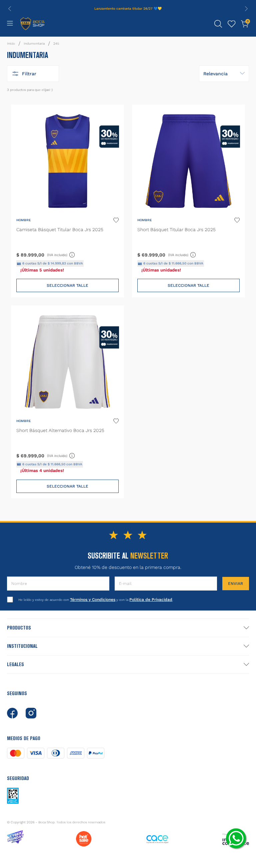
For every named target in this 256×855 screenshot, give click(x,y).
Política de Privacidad (150, 599)
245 (56, 43)
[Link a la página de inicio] (11, 43)
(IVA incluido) (61, 254)
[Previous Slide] (9, 8)
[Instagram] (31, 713)
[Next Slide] (246, 8)
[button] (218, 24)
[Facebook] (12, 713)
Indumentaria (34, 43)
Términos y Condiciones (92, 599)
